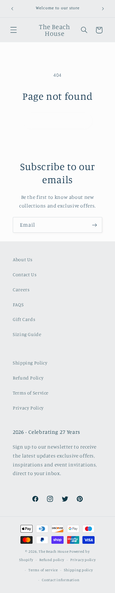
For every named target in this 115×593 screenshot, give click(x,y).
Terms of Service (31, 392)
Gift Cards (24, 319)
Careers (21, 289)
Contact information (60, 580)
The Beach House (54, 551)
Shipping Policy (30, 362)
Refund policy (51, 560)
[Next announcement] (103, 9)
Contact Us (24, 274)
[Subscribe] (94, 225)
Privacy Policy (28, 407)
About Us (23, 259)
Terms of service (43, 570)
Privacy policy (83, 560)
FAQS (18, 304)
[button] (13, 30)
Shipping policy (78, 570)
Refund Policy (28, 377)
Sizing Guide (27, 334)
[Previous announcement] (12, 9)
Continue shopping (57, 120)
